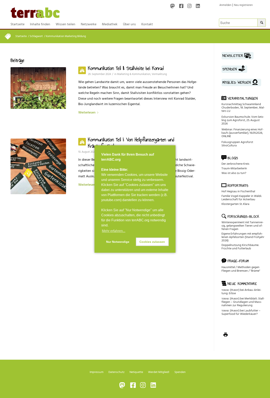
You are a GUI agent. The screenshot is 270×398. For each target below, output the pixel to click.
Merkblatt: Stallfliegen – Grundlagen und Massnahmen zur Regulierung (243, 302)
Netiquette (136, 372)
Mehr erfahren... (113, 231)
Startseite (21, 36)
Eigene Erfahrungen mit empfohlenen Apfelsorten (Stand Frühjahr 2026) (242, 237)
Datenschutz (116, 372)
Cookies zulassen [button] (152, 241)
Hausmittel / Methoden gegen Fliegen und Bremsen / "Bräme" (240, 269)
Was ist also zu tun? (233, 173)
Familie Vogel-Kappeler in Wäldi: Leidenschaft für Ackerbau (241, 198)
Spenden (180, 372)
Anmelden (225, 5)
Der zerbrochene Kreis (235, 163)
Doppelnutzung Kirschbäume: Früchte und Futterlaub (240, 247)
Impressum (96, 372)
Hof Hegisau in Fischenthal (238, 191)
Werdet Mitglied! (158, 372)
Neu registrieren (243, 5)
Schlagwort (36, 36)
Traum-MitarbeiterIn (234, 168)
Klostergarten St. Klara (235, 204)
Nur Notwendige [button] (117, 241)
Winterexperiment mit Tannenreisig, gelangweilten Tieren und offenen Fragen (242, 225)
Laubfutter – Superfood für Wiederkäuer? (241, 312)
